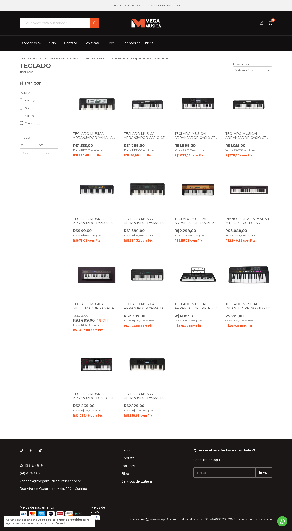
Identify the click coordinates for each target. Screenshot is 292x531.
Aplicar (63, 153)
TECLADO (86, 58)
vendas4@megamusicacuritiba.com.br (50, 481)
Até (41, 144)
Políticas (92, 43)
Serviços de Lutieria (138, 43)
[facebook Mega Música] (30, 450)
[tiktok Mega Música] (40, 450)
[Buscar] (94, 23)
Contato (70, 43)
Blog (110, 43)
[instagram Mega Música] (21, 450)
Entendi (60, 523)
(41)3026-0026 (31, 473)
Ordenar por (241, 64)
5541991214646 (31, 465)
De (21, 144)
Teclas (72, 58)
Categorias (28, 43)
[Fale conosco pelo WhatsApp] (282, 521)
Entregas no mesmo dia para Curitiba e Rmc (146, 5)
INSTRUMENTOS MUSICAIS (47, 58)
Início (51, 43)
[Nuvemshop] (147, 520)
